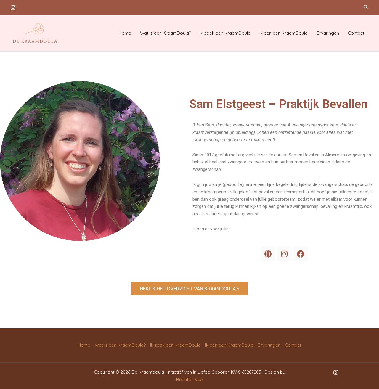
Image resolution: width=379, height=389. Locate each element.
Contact (356, 33)
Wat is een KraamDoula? (165, 33)
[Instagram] (13, 7)
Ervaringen (328, 33)
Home (125, 33)
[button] (366, 7)
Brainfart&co (189, 379)
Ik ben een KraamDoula (283, 33)
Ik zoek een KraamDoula (225, 33)
